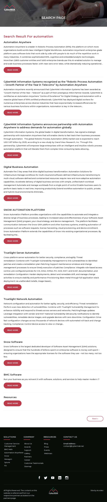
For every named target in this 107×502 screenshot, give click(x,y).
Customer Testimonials (33, 463)
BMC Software (13, 374)
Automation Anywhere (17, 42)
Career (27, 460)
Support (27, 450)
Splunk (7, 462)
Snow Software (13, 342)
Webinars (48, 453)
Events (47, 450)
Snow (6, 456)
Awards (27, 447)
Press (46, 447)
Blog (46, 444)
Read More (12, 70)
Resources (10, 397)
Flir (5, 466)
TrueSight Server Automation (21, 252)
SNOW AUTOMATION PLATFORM (24, 209)
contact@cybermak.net (73, 446)
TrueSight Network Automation (23, 299)
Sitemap (27, 466)
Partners (27, 457)
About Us (28, 444)
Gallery (27, 453)
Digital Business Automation (21, 167)
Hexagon (8, 459)
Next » (95, 419)
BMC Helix (8, 449)
